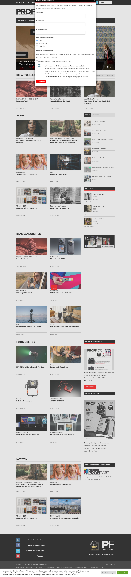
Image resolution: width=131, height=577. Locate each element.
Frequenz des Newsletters (45, 37)
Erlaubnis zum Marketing (44, 51)
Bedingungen (67, 77)
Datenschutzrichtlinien (52, 77)
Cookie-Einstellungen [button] (108, 573)
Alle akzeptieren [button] (122, 573)
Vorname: (39, 12)
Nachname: (40, 21)
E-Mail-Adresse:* (42, 29)
